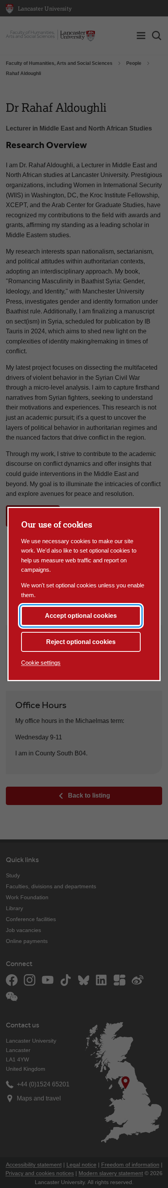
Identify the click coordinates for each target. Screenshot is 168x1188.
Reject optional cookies (81, 642)
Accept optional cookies (81, 615)
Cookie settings (41, 662)
